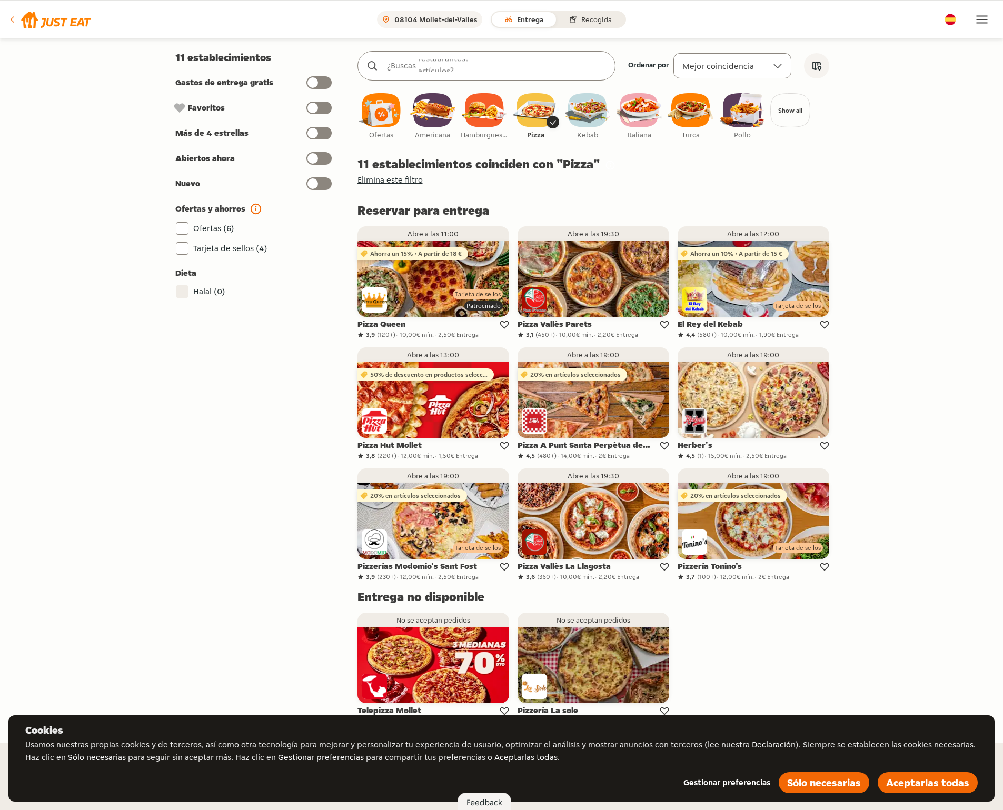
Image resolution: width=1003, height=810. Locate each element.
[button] (49, 19)
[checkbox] (381, 116)
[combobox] (497, 65)
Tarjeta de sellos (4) (230, 248)
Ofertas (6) (213, 228)
